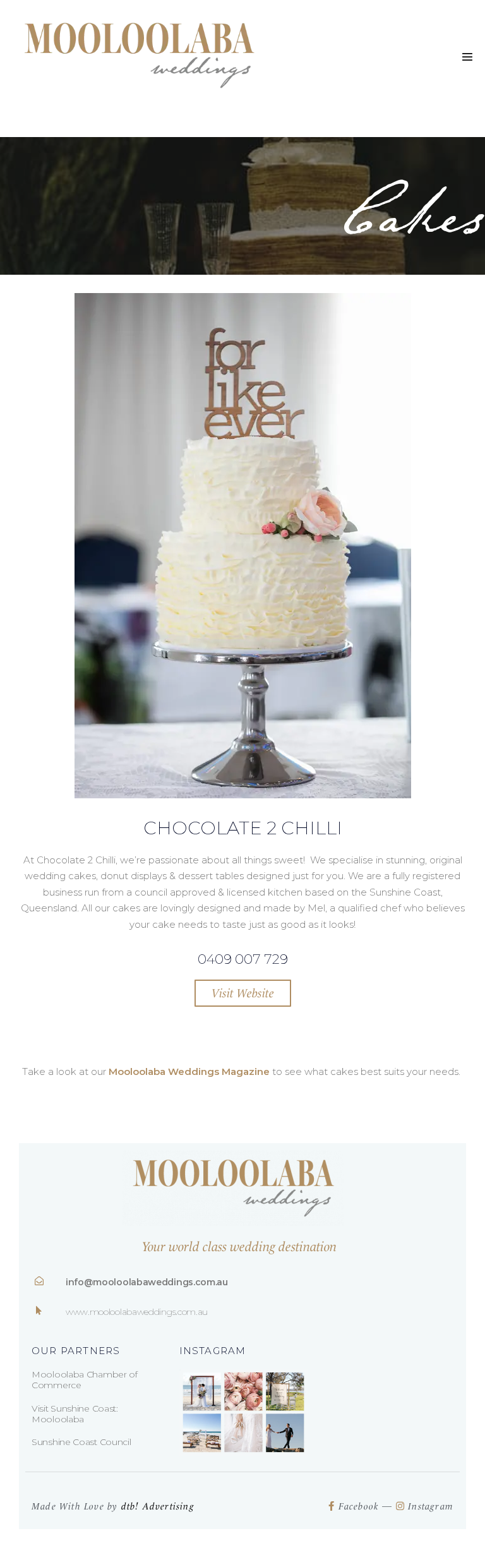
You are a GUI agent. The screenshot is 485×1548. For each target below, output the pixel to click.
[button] (243, 993)
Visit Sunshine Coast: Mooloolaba (75, 1414)
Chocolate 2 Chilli (242, 828)
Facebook (360, 1506)
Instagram (430, 1506)
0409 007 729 (243, 959)
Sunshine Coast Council (81, 1442)
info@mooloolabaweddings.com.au (147, 1282)
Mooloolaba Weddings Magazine (189, 1071)
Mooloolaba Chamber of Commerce (85, 1380)
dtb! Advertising (158, 1506)
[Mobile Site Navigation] (467, 57)
